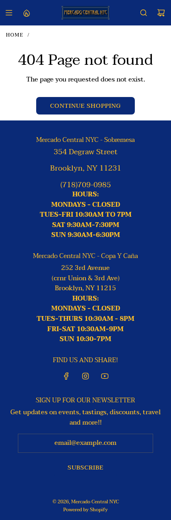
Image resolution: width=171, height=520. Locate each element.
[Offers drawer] (26, 12)
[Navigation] (8, 12)
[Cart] (161, 12)
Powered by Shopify (85, 510)
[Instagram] (85, 376)
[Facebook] (66, 376)
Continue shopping (85, 106)
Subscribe (85, 467)
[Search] (143, 12)
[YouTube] (104, 376)
